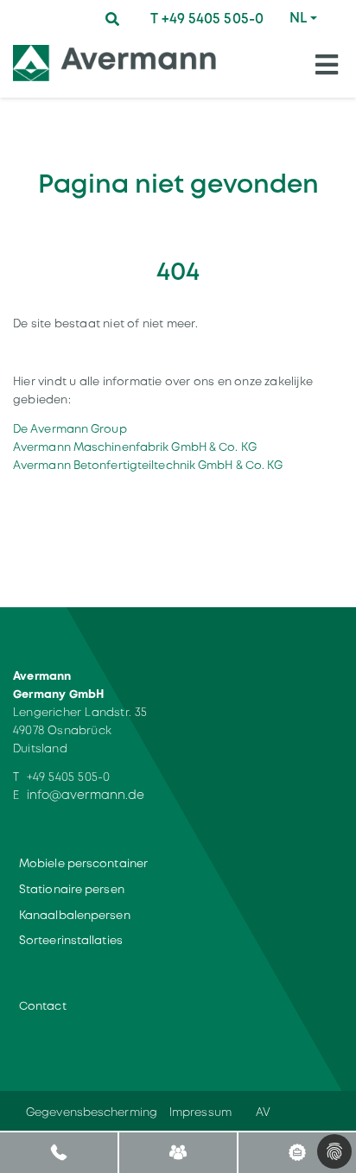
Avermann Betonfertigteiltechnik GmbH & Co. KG (148, 465)
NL (298, 18)
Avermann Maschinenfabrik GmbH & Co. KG (135, 447)
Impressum (200, 1112)
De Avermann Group (70, 429)
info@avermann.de (86, 794)
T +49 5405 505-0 (207, 18)
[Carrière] (297, 1152)
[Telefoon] (59, 1152)
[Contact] (177, 1152)
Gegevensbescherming (91, 1112)
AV (263, 1112)
